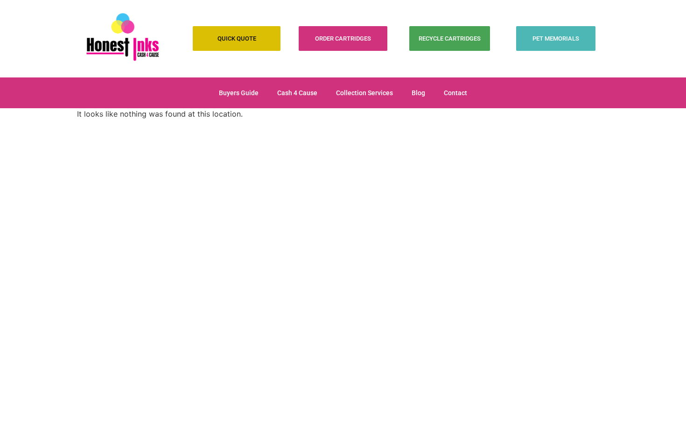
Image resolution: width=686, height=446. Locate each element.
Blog (418, 93)
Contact (455, 93)
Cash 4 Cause (297, 93)
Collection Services (364, 93)
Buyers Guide (239, 93)
